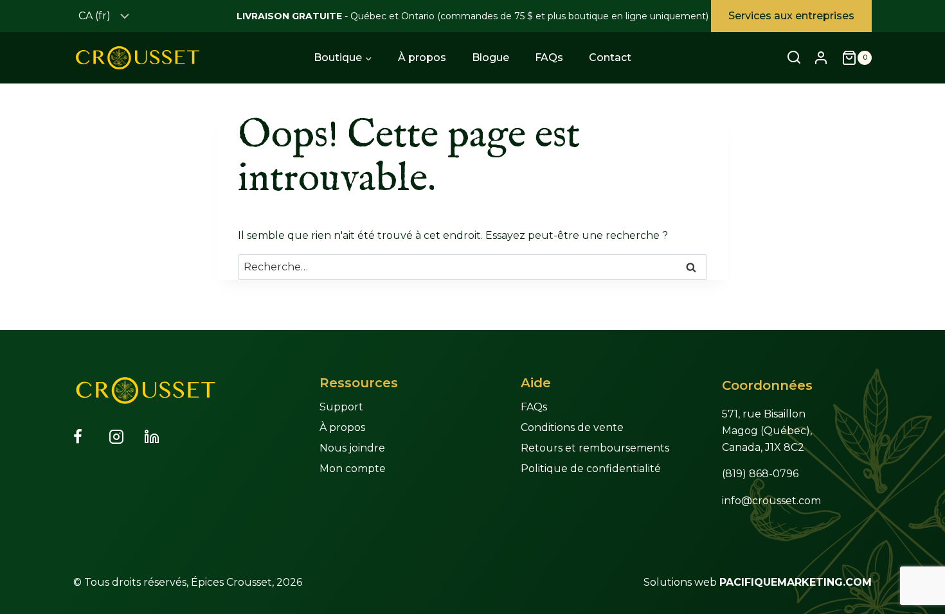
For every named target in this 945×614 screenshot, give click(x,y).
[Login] (821, 57)
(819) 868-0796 (760, 474)
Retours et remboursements (595, 448)
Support (341, 407)
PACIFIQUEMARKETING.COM (795, 582)
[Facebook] (88, 436)
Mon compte (353, 468)
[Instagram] (124, 436)
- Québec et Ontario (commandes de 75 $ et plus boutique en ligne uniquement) (472, 16)
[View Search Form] (794, 58)
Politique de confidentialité (591, 468)
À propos (422, 57)
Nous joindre (352, 448)
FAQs (549, 57)
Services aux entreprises (791, 16)
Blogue (490, 57)
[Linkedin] (159, 436)
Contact (610, 57)
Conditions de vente (572, 427)
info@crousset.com (771, 501)
